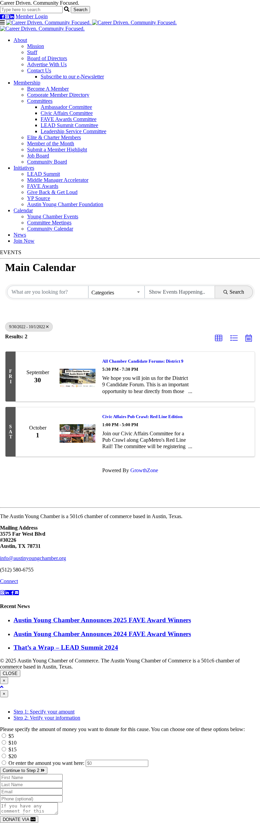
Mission (35, 46)
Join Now (24, 241)
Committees (39, 101)
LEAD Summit (43, 174)
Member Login (32, 16)
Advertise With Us (47, 64)
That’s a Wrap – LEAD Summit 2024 (66, 647)
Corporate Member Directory (58, 95)
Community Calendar (50, 229)
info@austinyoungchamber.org (33, 558)
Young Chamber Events (52, 216)
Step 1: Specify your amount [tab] (44, 712)
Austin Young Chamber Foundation (65, 204)
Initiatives (24, 168)
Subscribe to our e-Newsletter (72, 76)
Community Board (47, 162)
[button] (218, 338)
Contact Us (39, 70)
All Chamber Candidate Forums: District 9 (142, 361)
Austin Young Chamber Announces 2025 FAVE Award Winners (102, 620)
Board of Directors (47, 58)
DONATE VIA (16, 819)
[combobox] (116, 292)
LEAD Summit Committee (69, 125)
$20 (12, 756)
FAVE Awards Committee (68, 119)
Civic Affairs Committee (67, 113)
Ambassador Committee (66, 107)
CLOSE (10, 673)
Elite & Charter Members (54, 137)
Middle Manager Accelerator (57, 180)
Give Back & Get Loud (52, 192)
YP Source (38, 198)
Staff (32, 52)
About (20, 40)
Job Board (38, 156)
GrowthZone (144, 470)
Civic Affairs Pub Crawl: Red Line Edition (142, 416)
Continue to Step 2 (22, 770)
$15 (12, 749)
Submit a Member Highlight (57, 149)
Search (237, 292)
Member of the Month (50, 143)
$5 (10, 736)
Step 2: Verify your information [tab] (47, 718)
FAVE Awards (42, 186)
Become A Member (48, 89)
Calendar (23, 210)
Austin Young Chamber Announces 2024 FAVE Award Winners (102, 633)
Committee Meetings (49, 222)
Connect (9, 581)
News (20, 235)
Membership (27, 83)
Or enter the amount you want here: (47, 763)
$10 (12, 743)
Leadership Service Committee (73, 131)
